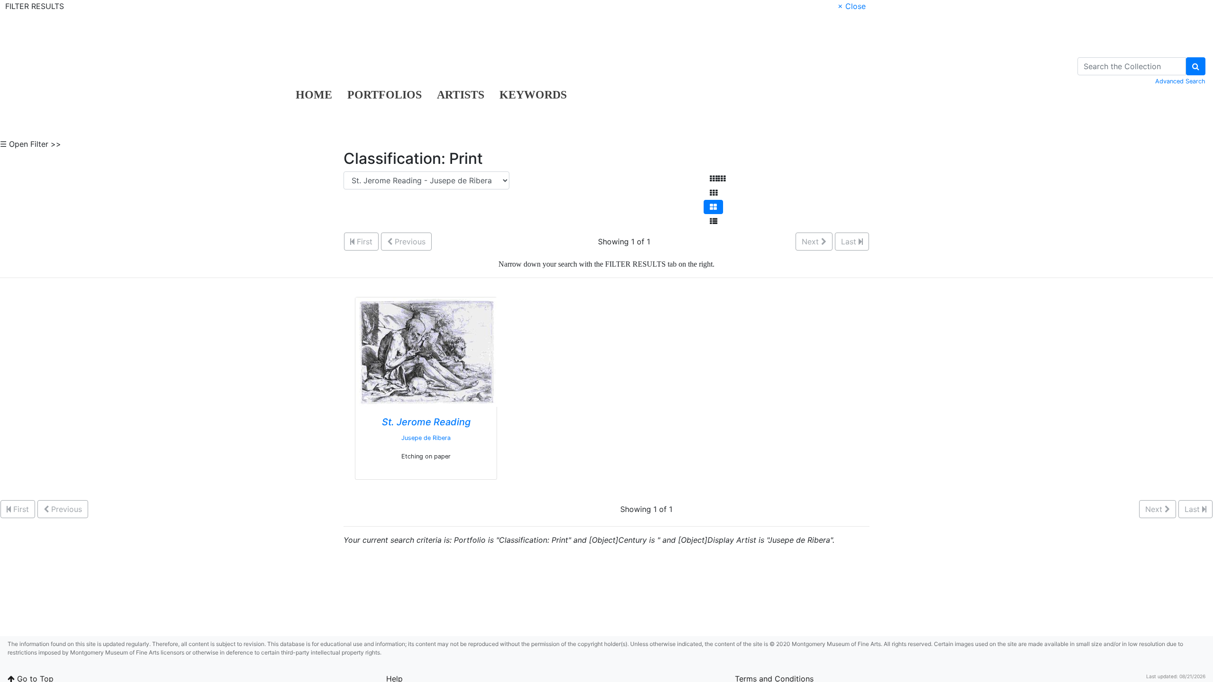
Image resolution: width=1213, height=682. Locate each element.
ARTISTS (460, 95)
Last (850, 241)
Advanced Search (1180, 81)
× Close (852, 6)
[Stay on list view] (714, 221)
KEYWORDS (533, 95)
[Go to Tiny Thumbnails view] (718, 178)
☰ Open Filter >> (30, 144)
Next (811, 241)
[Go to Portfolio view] (713, 207)
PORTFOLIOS (384, 95)
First (363, 241)
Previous (408, 241)
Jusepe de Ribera (426, 437)
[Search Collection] (1195, 66)
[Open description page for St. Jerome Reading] (426, 351)
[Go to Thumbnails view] (714, 193)
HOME (314, 95)
